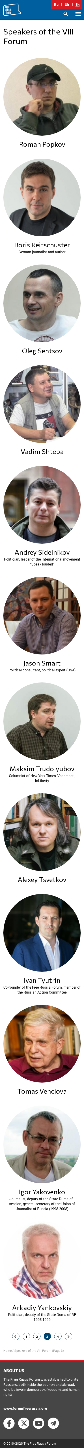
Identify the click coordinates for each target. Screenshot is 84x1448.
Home (7, 1350)
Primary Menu (78, 19)
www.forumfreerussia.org (25, 1408)
